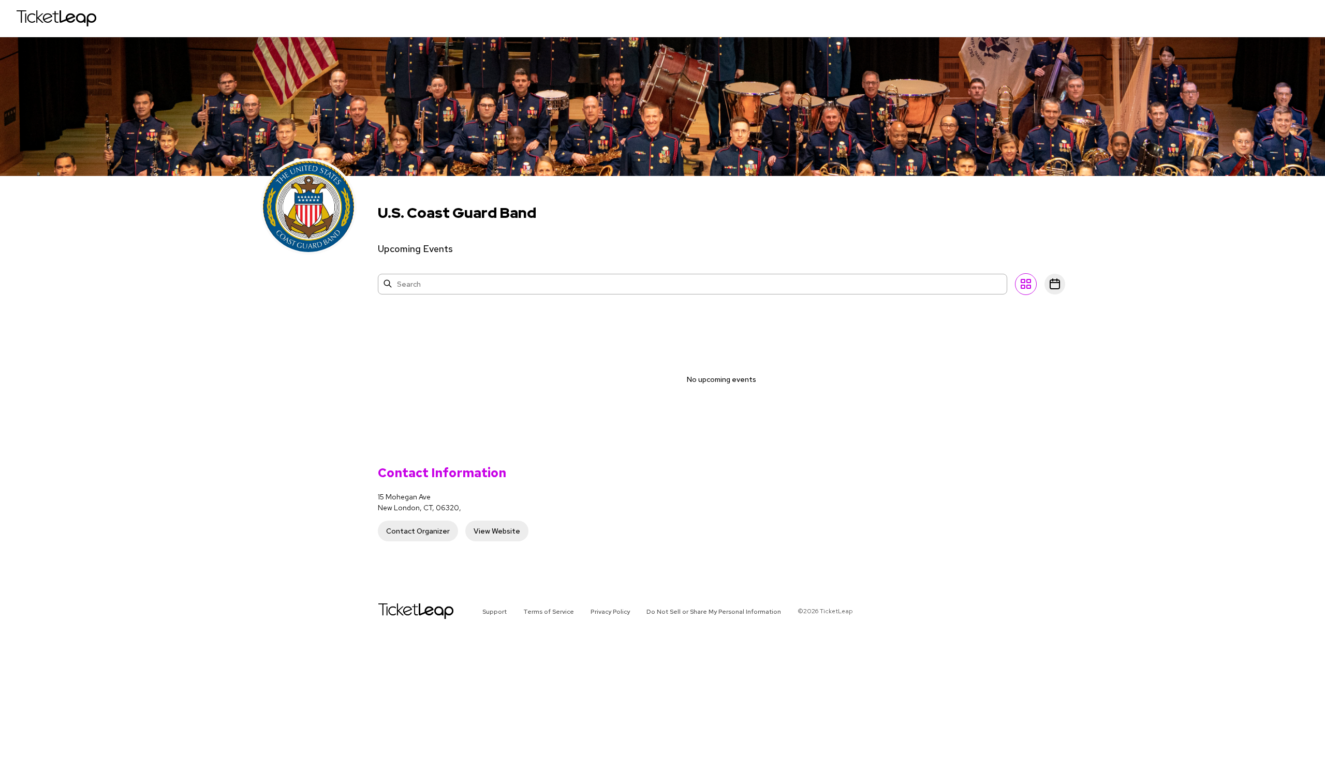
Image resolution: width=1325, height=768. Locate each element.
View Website (497, 531)
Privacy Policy (610, 612)
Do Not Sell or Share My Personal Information (713, 612)
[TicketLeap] (402, 611)
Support (494, 612)
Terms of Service (548, 612)
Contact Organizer (418, 531)
